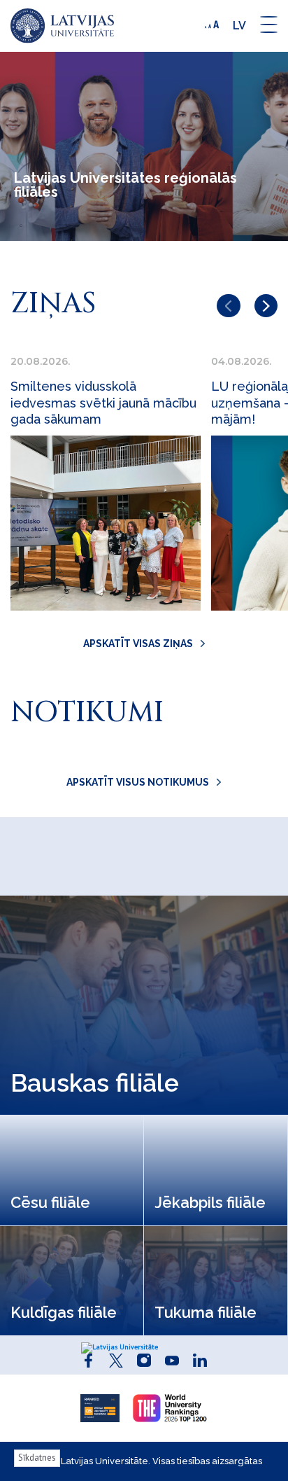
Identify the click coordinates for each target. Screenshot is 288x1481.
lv (239, 25)
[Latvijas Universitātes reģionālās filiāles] (62, 25)
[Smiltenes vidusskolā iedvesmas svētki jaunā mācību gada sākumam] (105, 523)
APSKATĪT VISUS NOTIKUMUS (137, 782)
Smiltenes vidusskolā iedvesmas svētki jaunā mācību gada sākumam (103, 402)
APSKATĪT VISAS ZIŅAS (138, 643)
